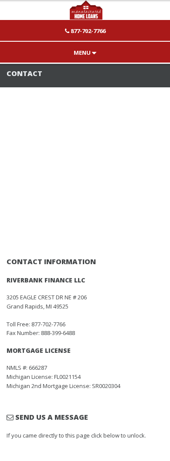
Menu (83, 52)
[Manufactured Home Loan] (85, 16)
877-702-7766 (87, 31)
